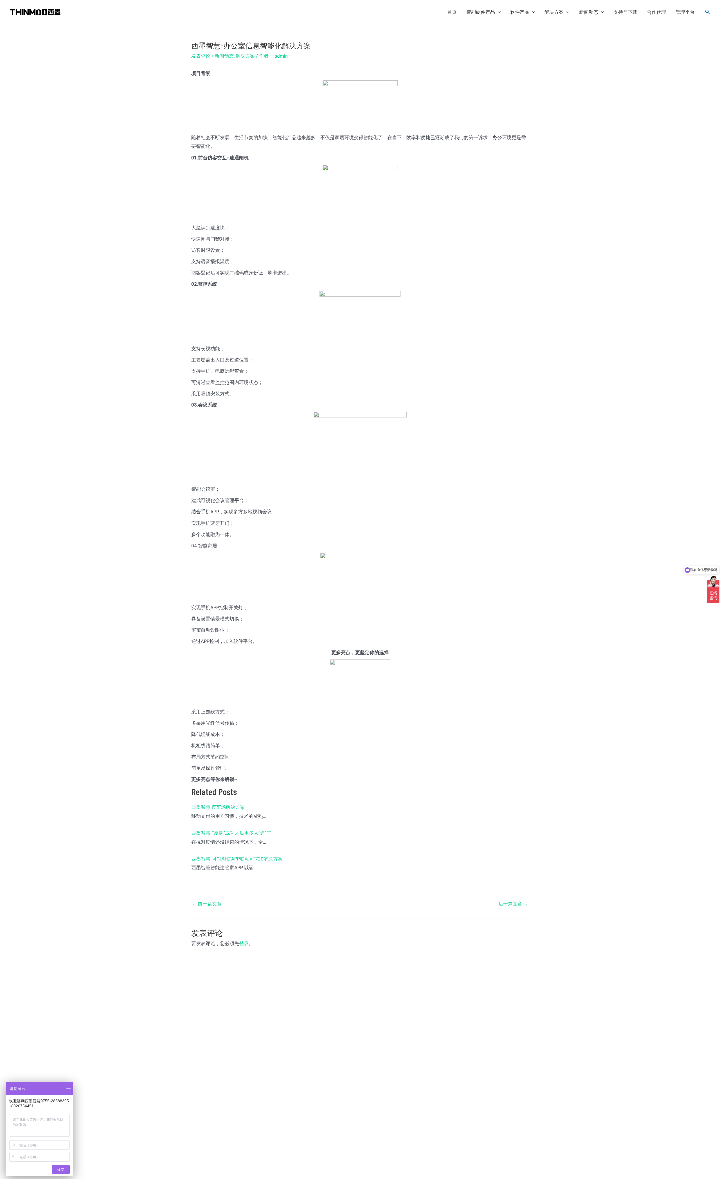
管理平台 (685, 12)
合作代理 (656, 12)
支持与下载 (625, 12)
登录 (244, 943)
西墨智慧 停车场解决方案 (218, 807)
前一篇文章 (207, 904)
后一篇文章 (513, 904)
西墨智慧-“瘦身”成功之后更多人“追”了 (231, 833)
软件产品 (519, 12)
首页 (452, 12)
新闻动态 (588, 12)
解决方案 (554, 12)
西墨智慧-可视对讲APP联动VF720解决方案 (237, 859)
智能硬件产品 (480, 12)
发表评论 (200, 56)
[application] (498, 12)
